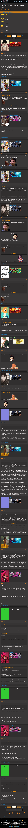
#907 (26, 279)
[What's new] (24, 1)
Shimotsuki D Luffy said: (6, 322)
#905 (26, 183)
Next (19, 35)
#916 (26, 621)
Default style (4, 818)
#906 (26, 217)
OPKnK (11, 409)
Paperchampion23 (13, 115)
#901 (26, 53)
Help (20, 820)
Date (10, 40)
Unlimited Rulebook (14, 307)
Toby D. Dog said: (4, 425)
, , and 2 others (10, 167)
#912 (26, 458)
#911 (26, 422)
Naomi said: (3, 633)
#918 (26, 701)
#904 (26, 153)
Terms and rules (9, 820)
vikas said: (3, 512)
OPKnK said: (3, 552)
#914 (26, 549)
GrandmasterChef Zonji (15, 141)
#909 (26, 350)
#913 (26, 510)
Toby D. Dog (12, 80)
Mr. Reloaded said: (4, 392)
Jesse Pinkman (12, 205)
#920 (26, 778)
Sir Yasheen (12, 267)
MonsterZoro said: (5, 220)
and (7, 111)
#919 (26, 738)
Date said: (3, 186)
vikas (10, 445)
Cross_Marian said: (5, 95)
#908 (26, 319)
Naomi (11, 571)
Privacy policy (15, 820)
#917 (26, 664)
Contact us (3, 820)
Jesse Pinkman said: (5, 352)
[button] (1, 1)
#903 (26, 127)
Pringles (3, 9)
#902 (26, 92)
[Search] (26, 1)
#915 (26, 583)
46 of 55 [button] (14, 35)
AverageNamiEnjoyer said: (6, 667)
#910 (26, 386)
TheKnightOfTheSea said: (6, 624)
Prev (9, 35)
